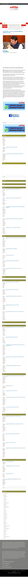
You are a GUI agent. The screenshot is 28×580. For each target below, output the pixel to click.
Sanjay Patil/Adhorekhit (14, 52)
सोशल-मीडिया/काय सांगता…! (6, 536)
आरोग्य (4, 501)
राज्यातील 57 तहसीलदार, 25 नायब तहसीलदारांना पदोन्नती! (11, 147)
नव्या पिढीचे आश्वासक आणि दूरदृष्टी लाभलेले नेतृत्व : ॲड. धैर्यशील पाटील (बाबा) (13, 416)
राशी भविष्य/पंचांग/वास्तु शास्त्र (6, 525)
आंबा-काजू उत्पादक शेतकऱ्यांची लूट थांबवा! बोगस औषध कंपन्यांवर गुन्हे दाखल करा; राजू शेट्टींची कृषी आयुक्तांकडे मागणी (15, 207)
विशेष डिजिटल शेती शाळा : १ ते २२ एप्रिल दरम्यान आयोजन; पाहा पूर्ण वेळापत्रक (13, 227)
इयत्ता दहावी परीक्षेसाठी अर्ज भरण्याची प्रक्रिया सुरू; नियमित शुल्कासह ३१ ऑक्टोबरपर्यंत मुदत (14, 153)
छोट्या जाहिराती (5, 505)
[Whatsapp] (7, 51)
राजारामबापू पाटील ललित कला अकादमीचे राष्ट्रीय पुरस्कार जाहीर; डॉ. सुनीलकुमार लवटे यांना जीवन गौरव (15, 376)
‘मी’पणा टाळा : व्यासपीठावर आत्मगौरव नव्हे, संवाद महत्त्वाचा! (11, 390)
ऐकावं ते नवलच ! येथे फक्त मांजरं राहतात (9, 255)
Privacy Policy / (14, 571)
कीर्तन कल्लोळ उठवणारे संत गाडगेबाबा (9, 473)
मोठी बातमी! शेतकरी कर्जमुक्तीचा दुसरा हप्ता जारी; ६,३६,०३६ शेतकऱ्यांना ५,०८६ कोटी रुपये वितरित (15, 137)
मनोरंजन (4, 520)
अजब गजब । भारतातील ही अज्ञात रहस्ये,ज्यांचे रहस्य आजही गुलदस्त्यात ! (12, 260)
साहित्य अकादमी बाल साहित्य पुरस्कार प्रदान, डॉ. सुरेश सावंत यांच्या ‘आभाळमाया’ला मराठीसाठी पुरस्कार (15, 397)
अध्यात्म (4, 497)
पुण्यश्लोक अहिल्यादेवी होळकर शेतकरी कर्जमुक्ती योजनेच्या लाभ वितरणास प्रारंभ (13, 365)
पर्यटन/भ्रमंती (5, 516)
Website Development (17, 570)
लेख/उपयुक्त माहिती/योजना (6, 528)
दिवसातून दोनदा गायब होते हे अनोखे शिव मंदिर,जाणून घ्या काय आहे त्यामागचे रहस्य (13, 268)
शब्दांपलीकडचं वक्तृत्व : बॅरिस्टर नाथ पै (9, 385)
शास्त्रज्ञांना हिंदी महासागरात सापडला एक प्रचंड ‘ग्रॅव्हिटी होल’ (11, 248)
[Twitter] (5, 51)
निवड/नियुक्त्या (5, 513)
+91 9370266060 (7, 565)
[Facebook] (3, 51)
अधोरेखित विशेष (5, 496)
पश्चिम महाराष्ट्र (5, 517)
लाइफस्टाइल (5, 527)
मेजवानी (4, 524)
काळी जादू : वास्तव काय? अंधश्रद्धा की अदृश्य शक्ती (10, 442)
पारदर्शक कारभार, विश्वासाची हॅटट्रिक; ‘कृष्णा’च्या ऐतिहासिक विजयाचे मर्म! (13, 433)
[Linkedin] (6, 51)
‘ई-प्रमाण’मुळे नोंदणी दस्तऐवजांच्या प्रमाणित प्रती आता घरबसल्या (12, 337)
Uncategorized (5, 493)
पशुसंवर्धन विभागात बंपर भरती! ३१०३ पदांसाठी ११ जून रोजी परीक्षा (12, 289)
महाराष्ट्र (4, 521)
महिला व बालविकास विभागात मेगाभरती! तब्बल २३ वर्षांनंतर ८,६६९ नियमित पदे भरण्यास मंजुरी (14, 311)
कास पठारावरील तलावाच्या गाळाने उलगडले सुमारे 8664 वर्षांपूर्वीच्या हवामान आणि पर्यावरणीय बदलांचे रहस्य (15, 238)
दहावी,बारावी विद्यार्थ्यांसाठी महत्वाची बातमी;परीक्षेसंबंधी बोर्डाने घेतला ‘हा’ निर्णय (13, 479)
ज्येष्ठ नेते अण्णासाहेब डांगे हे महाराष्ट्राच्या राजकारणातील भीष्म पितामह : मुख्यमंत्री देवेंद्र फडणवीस (15, 356)
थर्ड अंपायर (4, 508)
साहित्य (4, 535)
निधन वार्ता (4, 512)
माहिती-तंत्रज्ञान (5, 523)
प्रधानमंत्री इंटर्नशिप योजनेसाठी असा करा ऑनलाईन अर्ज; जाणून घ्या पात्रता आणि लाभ (14, 296)
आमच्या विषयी (5, 500)
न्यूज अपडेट (4, 515)
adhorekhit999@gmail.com (7, 563)
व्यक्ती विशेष (5, 531)
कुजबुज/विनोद (5, 504)
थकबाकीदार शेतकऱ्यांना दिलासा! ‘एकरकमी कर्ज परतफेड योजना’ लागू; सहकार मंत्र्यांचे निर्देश (14, 218)
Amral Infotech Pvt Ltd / (22, 570)
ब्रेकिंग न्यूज (4, 519)
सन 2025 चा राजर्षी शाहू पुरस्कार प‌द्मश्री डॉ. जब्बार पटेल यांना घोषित (12, 407)
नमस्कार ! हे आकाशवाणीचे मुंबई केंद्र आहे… (10, 461)
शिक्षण (4, 532)
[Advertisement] (14, 17)
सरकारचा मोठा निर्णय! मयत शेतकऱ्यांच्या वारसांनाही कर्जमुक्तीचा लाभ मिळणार (13, 189)
